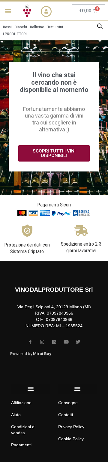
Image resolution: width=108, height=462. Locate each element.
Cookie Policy (71, 438)
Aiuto (16, 414)
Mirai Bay (42, 353)
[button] (8, 11)
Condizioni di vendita (23, 429)
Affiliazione (21, 402)
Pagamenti (21, 444)
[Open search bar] (100, 26)
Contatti (65, 414)
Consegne (68, 402)
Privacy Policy (71, 426)
